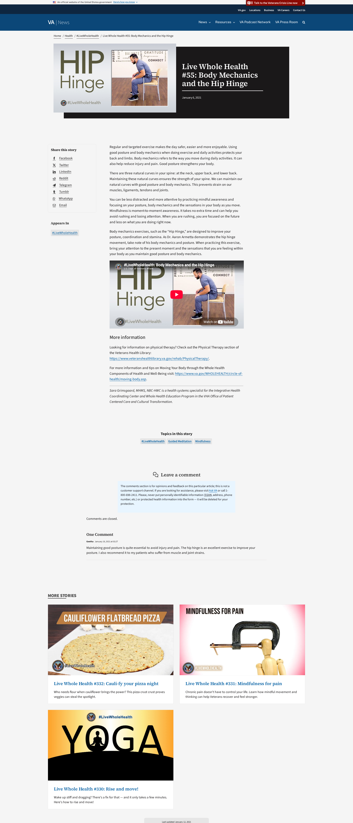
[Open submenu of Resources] (233, 22)
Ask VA (213, 491)
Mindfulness (203, 441)
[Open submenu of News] (209, 22)
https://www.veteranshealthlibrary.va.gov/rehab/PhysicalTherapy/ (159, 358)
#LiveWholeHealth (65, 233)
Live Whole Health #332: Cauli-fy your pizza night (106, 684)
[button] (303, 22)
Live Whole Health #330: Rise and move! (96, 789)
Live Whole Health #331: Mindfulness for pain (234, 684)
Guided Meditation (180, 441)
